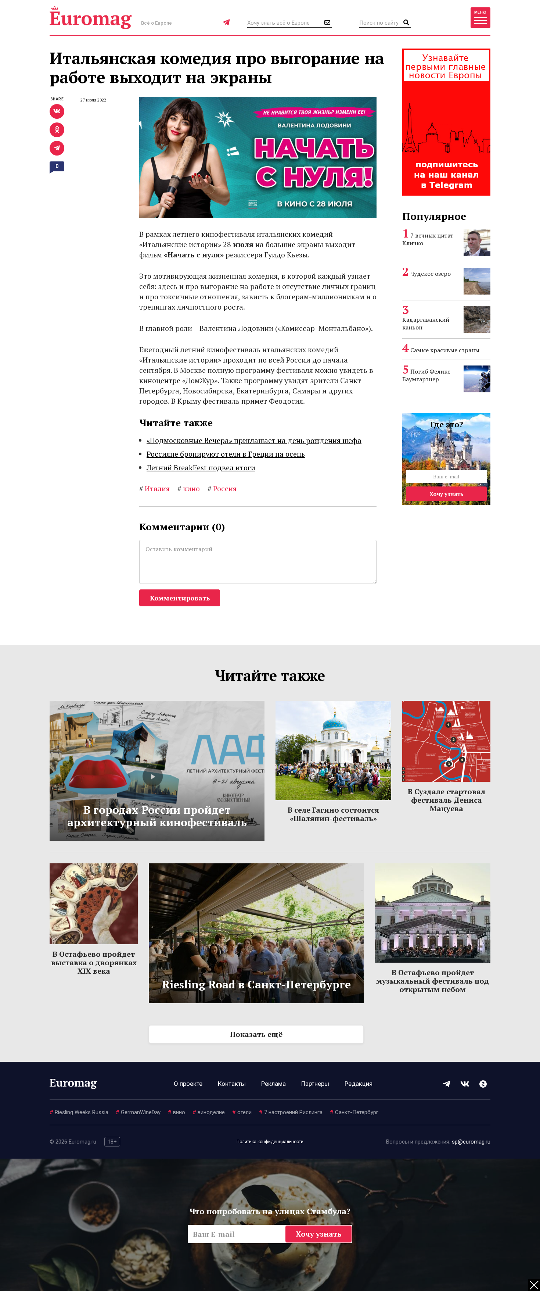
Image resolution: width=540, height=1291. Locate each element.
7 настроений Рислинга (291, 1112)
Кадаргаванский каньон (425, 323)
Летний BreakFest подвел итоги (201, 467)
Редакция (358, 1083)
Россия (222, 488)
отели (242, 1112)
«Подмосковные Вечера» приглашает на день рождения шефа (254, 440)
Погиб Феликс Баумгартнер (426, 375)
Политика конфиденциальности (270, 1141)
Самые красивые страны (444, 350)
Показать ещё (256, 1034)
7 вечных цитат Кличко (427, 239)
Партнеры (315, 1083)
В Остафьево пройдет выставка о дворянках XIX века (94, 962)
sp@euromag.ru (471, 1141)
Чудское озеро (430, 274)
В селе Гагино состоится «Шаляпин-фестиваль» (333, 814)
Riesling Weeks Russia (79, 1112)
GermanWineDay (138, 1112)
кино (188, 488)
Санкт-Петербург (354, 1112)
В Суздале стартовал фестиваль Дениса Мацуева (446, 800)
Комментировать (180, 597)
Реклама (273, 1083)
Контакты (232, 1083)
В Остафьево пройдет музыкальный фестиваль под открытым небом (432, 980)
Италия (154, 488)
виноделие (208, 1112)
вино (176, 1112)
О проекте (188, 1083)
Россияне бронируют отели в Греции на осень (226, 454)
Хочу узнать (446, 494)
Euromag (91, 17)
